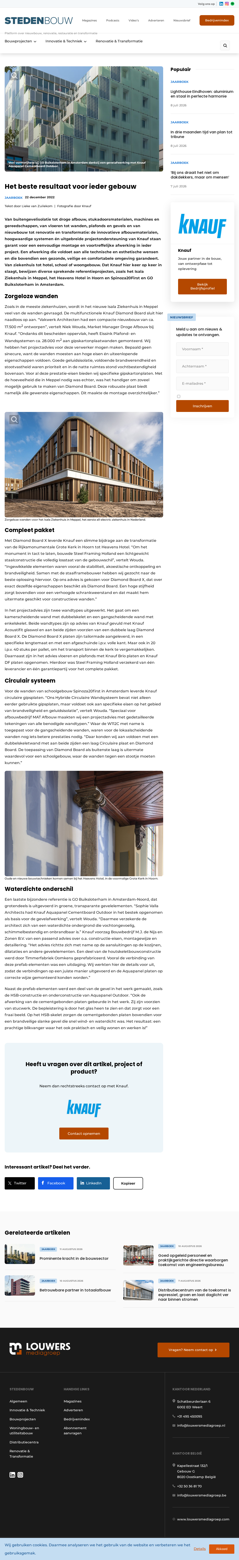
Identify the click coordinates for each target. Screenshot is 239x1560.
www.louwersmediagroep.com (203, 1519)
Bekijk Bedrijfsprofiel (202, 286)
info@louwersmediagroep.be (201, 1495)
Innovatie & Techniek (64, 41)
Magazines (89, 20)
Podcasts (112, 20)
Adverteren (156, 20)
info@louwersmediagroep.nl (201, 1425)
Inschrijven (202, 406)
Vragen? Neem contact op (191, 1350)
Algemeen (18, 1401)
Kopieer (128, 1183)
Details (200, 1549)
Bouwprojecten (18, 41)
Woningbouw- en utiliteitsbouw (24, 1430)
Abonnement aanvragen (75, 1430)
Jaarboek (14, 197)
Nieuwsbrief (181, 20)
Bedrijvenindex (217, 20)
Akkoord (221, 1549)
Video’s (134, 20)
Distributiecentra (24, 1442)
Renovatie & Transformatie (119, 41)
